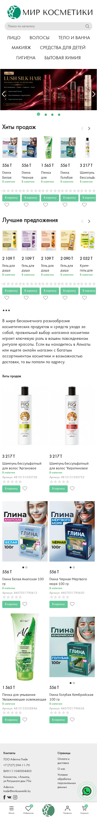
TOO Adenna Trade (15, 759)
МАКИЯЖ (21, 48)
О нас (61, 769)
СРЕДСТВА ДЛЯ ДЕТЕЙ (62, 48)
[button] (38, 114)
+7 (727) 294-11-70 (16, 765)
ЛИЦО (14, 38)
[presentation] (3, 94)
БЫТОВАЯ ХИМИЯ (62, 58)
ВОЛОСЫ (39, 38)
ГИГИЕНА (25, 58)
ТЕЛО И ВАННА (74, 38)
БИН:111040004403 (17, 771)
